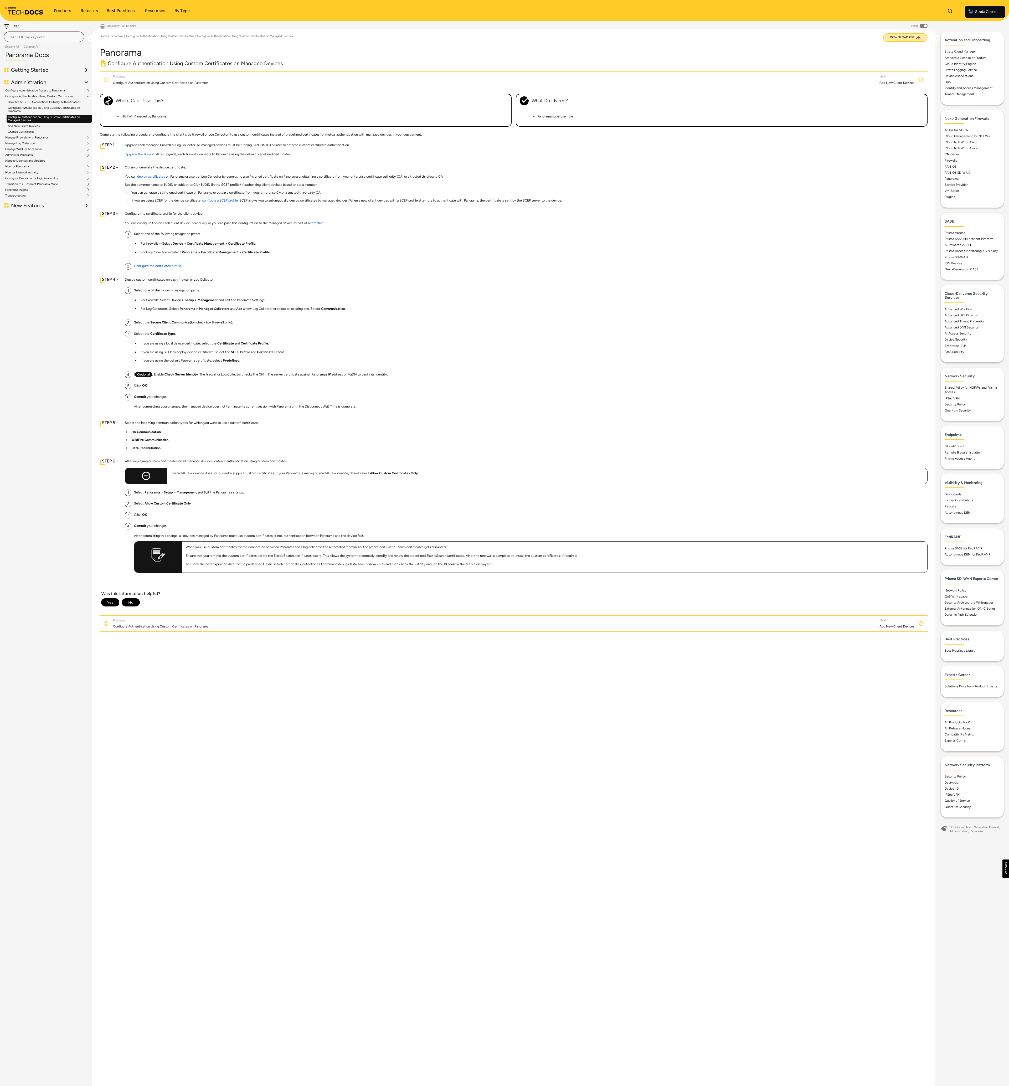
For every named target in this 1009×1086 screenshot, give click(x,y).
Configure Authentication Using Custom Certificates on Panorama (44, 109)
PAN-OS (950, 166)
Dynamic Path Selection (962, 614)
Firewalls (951, 160)
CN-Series (952, 154)
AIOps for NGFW (957, 130)
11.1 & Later (956, 827)
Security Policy (955, 404)
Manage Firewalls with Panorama (26, 137)
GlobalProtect (955, 446)
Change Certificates (21, 131)
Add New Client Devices (24, 126)
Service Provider (956, 185)
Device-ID (952, 788)
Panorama (116, 36)
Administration (958, 831)
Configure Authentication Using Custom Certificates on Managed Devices (44, 118)
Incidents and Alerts (959, 500)
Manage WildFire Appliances (23, 149)
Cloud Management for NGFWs (967, 136)
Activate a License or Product (966, 58)
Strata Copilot (986, 11)
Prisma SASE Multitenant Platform (969, 239)
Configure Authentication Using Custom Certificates (39, 96)
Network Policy (955, 590)
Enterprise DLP (955, 346)
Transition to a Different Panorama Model (31, 184)
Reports (950, 506)
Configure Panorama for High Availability (31, 178)
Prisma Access (955, 233)
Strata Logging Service (961, 70)
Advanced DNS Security (962, 327)
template (317, 223)
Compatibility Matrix (959, 734)
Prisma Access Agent (960, 458)
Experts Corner (955, 740)
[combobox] (44, 37)
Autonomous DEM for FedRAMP (967, 554)
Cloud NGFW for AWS (960, 142)
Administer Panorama (19, 155)
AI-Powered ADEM (958, 245)
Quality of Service (957, 800)
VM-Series (952, 191)
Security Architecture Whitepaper (969, 602)
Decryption (952, 782)
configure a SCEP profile (220, 200)
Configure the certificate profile (157, 266)
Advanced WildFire (958, 309)
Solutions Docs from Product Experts (971, 686)
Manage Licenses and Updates (25, 160)
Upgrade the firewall (140, 154)
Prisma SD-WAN (956, 257)
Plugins (950, 197)
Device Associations (959, 76)
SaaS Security (954, 352)
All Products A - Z (957, 722)
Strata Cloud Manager (960, 51)
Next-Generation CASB (961, 269)
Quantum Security (958, 410)
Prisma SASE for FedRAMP (963, 548)
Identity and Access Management (969, 88)
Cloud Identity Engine (960, 64)
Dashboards (953, 494)
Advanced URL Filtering (961, 315)
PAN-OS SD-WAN (957, 172)
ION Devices (953, 263)
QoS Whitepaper (957, 596)
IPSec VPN (952, 398)
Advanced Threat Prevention (965, 321)
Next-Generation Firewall (982, 827)
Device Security (956, 339)
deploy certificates (151, 176)
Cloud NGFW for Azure (961, 148)
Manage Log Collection (20, 143)
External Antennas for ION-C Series (970, 608)
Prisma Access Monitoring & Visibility (971, 251)
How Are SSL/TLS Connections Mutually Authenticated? (44, 102)
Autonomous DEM (958, 512)
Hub (948, 82)
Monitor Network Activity (21, 172)
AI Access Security (958, 333)
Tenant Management (959, 94)
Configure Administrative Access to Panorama (35, 90)
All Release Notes (957, 728)
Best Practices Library (960, 650)
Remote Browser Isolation (963, 452)
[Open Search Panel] (950, 12)
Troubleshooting (15, 195)
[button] (1005, 868)
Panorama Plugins (16, 190)
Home (103, 36)
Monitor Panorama (17, 166)
